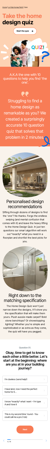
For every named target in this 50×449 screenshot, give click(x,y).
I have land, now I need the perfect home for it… (21, 390)
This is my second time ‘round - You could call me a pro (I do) (21, 415)
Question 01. (25, 348)
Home (4, 7)
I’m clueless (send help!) (16, 379)
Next (25, 429)
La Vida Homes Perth (15, 7)
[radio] (25, 379)
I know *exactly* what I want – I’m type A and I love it (23, 403)
